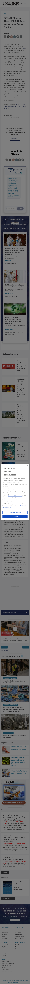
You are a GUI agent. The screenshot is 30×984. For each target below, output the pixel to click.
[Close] (27, 466)
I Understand (15, 516)
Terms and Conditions (15, 496)
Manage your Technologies (15, 512)
